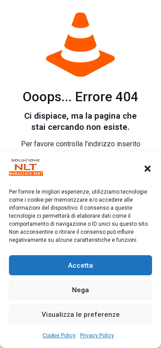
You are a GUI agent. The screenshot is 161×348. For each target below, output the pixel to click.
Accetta (80, 265)
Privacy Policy (97, 335)
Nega (80, 290)
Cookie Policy (59, 335)
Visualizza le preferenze (81, 315)
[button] (147, 168)
